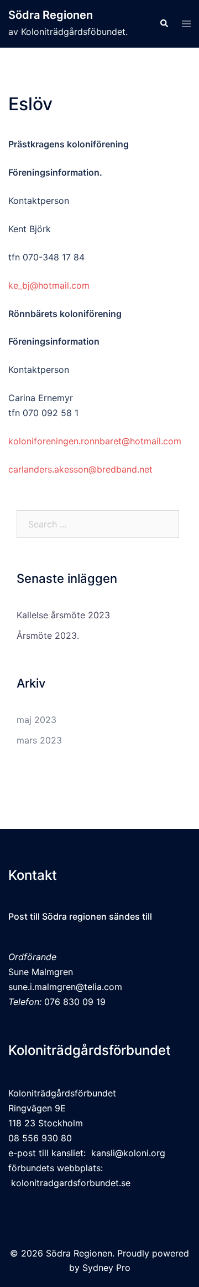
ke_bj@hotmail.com (49, 285)
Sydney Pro (106, 1267)
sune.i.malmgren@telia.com (65, 986)
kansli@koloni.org (128, 1152)
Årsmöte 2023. (48, 635)
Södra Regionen (50, 15)
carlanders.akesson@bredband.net (80, 469)
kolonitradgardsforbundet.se (70, 1182)
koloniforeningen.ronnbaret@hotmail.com (94, 441)
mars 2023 (39, 740)
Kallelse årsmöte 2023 (63, 615)
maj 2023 (36, 719)
